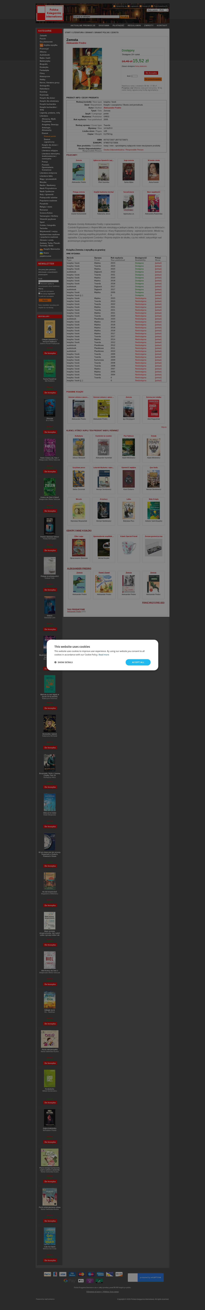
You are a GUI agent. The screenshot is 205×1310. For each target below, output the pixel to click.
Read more (104, 654)
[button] (63, 662)
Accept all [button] (138, 662)
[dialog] (102, 655)
